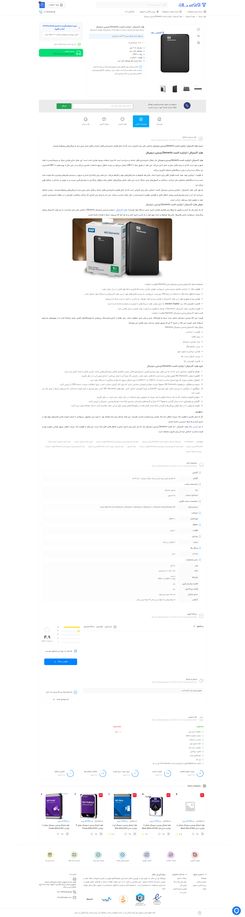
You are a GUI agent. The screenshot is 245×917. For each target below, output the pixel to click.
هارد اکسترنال (190, 16)
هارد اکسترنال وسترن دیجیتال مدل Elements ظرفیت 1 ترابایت (64, 447)
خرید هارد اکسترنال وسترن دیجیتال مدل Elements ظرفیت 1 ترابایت (117, 442)
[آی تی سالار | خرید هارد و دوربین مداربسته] (192, 5)
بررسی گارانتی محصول (199, 885)
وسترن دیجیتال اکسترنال (193, 451)
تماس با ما (183, 892)
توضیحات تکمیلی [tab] (141, 124)
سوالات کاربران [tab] (104, 124)
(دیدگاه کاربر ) (133, 43)
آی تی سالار (193, 426)
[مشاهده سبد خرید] (42, 5)
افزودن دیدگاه (62, 662)
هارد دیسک (202, 16)
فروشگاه (203, 878)
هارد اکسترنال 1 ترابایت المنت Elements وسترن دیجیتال (105, 447)
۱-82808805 (64, 892)
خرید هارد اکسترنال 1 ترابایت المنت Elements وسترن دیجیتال (161, 442)
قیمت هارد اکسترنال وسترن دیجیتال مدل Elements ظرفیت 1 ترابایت (161, 447)
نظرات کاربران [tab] (122, 124)
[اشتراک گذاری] (198, 42)
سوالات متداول (181, 878)
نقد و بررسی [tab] (86, 124)
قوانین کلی (183, 885)
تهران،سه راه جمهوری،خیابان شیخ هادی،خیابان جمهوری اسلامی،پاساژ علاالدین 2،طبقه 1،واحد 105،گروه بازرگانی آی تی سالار (57, 885)
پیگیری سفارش (201, 882)
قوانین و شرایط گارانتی (179, 889)
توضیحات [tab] (159, 124)
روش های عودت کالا (180, 882)
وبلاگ (204, 889)
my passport (189, 442)
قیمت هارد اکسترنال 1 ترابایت (83, 442)
